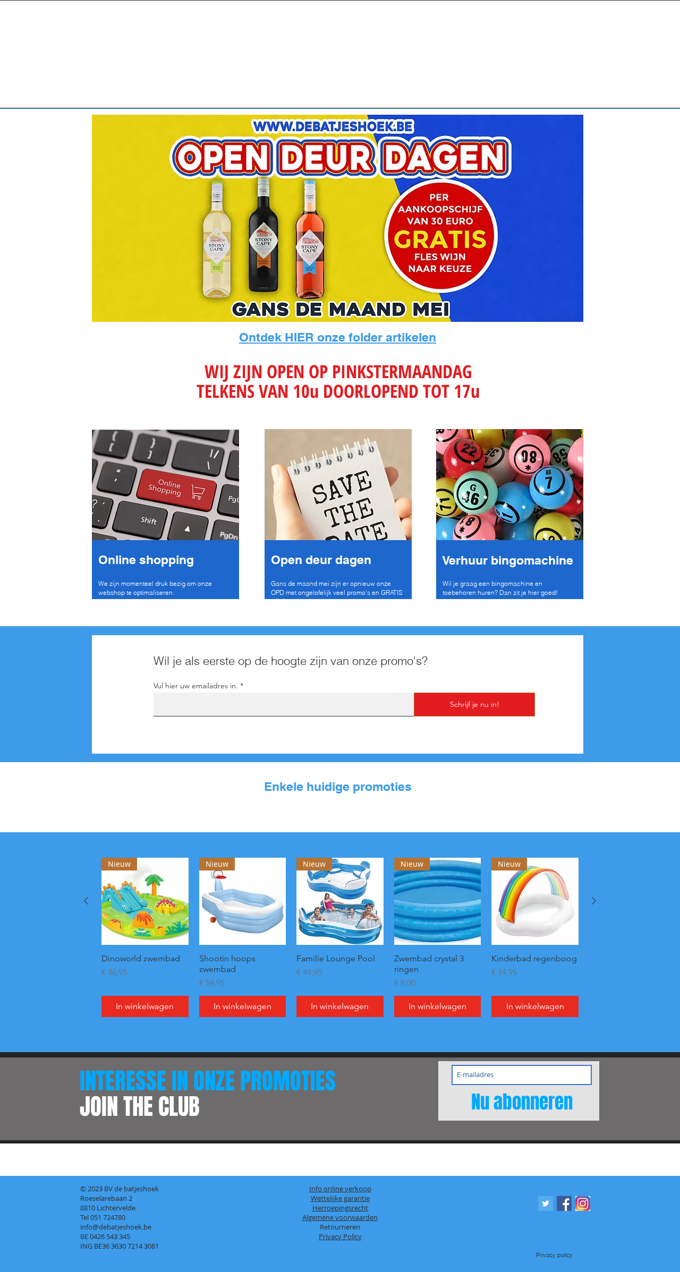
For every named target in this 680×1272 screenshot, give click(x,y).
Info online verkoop (340, 1188)
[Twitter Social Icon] (545, 1203)
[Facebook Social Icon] (564, 1203)
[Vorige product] (86, 900)
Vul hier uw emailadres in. (196, 685)
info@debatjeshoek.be (115, 1227)
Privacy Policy (340, 1236)
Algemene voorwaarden (340, 1217)
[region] (166, 515)
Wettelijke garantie (340, 1198)
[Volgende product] (594, 900)
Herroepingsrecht (340, 1208)
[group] (340, 814)
